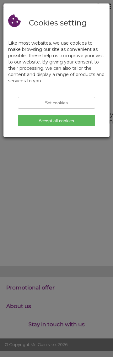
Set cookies (56, 102)
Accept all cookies (56, 120)
